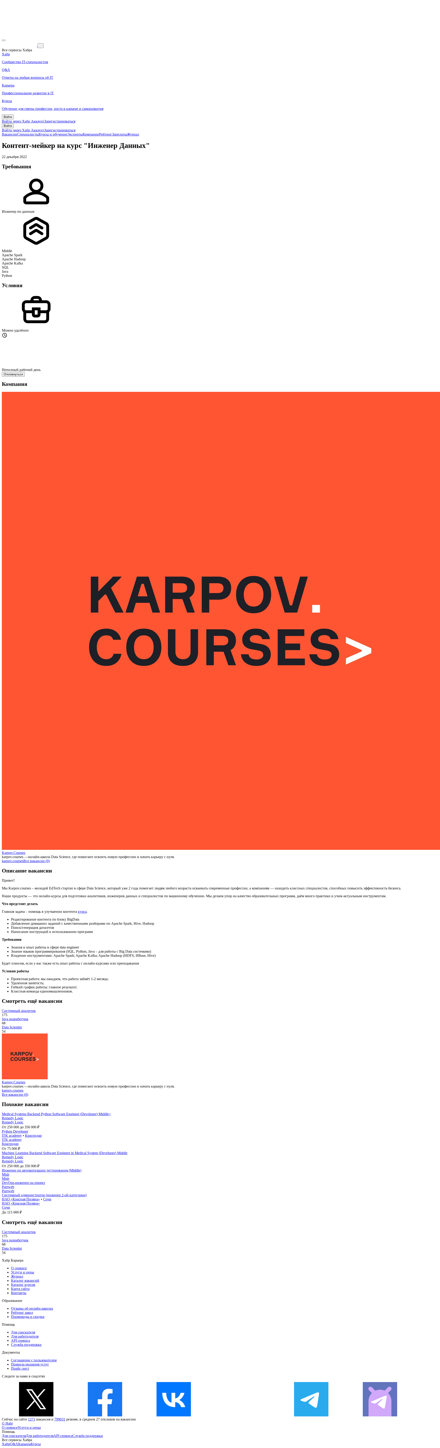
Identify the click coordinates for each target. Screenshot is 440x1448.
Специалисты (28, 134)
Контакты (18, 1293)
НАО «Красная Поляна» (21, 1199)
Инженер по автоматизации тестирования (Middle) (41, 1170)
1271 (31, 1419)
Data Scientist (12, 1027)
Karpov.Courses (13, 853)
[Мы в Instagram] (242, 1415)
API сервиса (20, 1340)
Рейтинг (105, 134)
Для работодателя (24, 1336)
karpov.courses (12, 861)
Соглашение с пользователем (34, 1360)
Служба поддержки (26, 1345)
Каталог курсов (23, 1285)
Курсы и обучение (53, 134)
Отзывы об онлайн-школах (32, 1308)
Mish (5, 1174)
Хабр (6, 1444)
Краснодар (33, 1135)
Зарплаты (119, 134)
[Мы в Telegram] (311, 1415)
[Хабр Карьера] (20, 45)
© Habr (7, 1423)
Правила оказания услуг (30, 1364)
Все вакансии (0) (36, 861)
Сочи (47, 1199)
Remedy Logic (12, 1118)
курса (82, 912)
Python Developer (15, 1131)
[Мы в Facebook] (105, 1415)
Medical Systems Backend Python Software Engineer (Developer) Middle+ (56, 1114)
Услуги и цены (22, 1272)
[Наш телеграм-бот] (380, 1415)
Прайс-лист (20, 1368)
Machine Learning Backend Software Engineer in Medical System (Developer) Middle (64, 1153)
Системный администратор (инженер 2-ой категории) (44, 1195)
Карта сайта (20, 1289)
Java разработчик (15, 1019)
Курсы (36, 1444)
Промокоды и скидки (27, 1317)
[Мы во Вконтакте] (173, 1415)
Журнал (133, 134)
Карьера (24, 1444)
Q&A (14, 1444)
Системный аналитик (19, 1011)
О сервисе (19, 1268)
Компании (91, 134)
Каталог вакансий (25, 1280)
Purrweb (8, 1187)
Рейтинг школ (22, 1312)
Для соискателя (23, 1332)
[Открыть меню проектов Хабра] (4, 40)
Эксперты (75, 134)
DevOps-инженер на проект (23, 1183)
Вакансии (9, 134)
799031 (59, 1419)
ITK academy (12, 1135)
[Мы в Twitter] (36, 1415)
